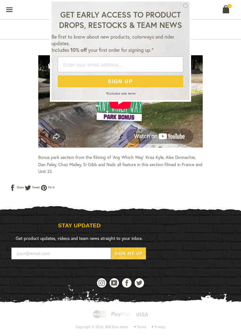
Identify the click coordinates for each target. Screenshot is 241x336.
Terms (141, 327)
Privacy (160, 327)
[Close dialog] (185, 6)
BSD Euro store (116, 327)
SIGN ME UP (128, 253)
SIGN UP (120, 81)
